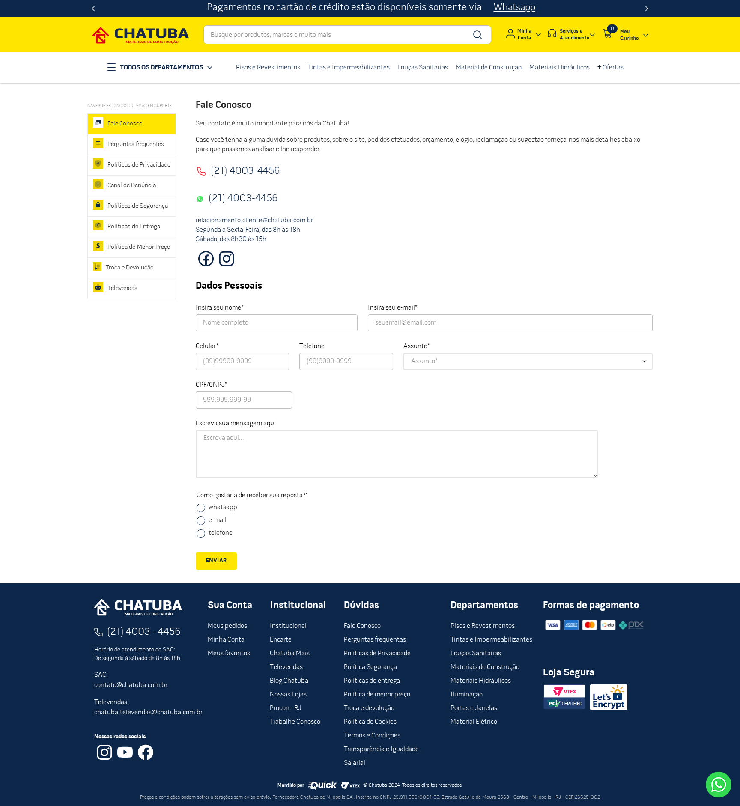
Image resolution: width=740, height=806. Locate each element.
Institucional (288, 626)
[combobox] (347, 34)
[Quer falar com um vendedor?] (718, 784)
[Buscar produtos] (477, 35)
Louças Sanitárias (476, 653)
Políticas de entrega (372, 681)
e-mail (218, 520)
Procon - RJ (285, 708)
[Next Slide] (647, 8)
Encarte (281, 639)
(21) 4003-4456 (245, 171)
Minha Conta (226, 639)
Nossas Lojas (288, 694)
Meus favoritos (229, 653)
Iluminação (467, 694)
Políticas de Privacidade (377, 653)
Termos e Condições (372, 735)
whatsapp (223, 507)
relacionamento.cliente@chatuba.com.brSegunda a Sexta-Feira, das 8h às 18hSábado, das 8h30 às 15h (254, 230)
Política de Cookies (370, 722)
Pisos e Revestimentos (483, 626)
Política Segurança (370, 667)
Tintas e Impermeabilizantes (491, 639)
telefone (221, 533)
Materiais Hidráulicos (481, 681)
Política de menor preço (377, 694)
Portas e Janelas (474, 708)
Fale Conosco (362, 626)
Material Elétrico (474, 722)
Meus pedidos (227, 626)
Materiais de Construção (485, 667)
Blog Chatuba (289, 681)
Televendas (286, 667)
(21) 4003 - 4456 (144, 632)
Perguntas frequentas (375, 639)
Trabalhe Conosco (295, 722)
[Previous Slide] (93, 8)
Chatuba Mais (290, 653)
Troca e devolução (369, 708)
